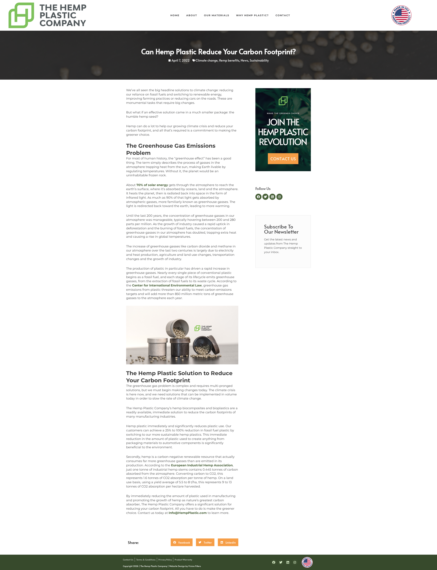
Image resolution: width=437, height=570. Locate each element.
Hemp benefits (229, 60)
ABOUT (191, 15)
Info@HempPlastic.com (188, 513)
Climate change (206, 60)
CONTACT (283, 15)
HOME (174, 15)
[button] (182, 542)
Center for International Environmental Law (167, 285)
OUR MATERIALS (216, 15)
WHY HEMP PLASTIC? (252, 15)
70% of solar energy (152, 185)
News (244, 60)
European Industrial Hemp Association (202, 465)
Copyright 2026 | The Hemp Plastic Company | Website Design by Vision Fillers (162, 566)
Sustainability (259, 60)
